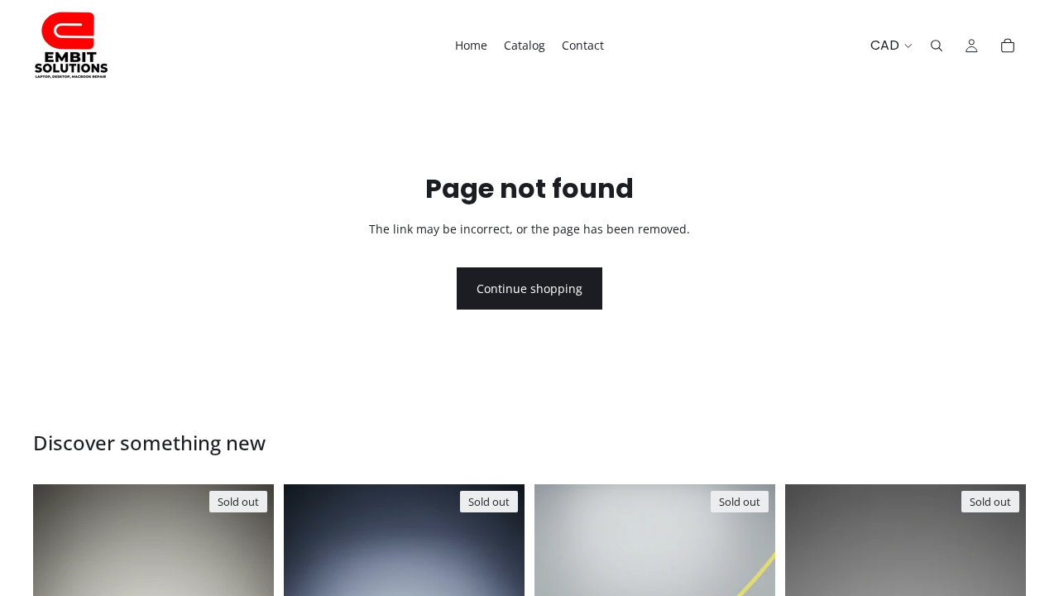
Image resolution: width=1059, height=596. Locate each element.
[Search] (936, 45)
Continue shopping (529, 288)
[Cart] (1008, 45)
